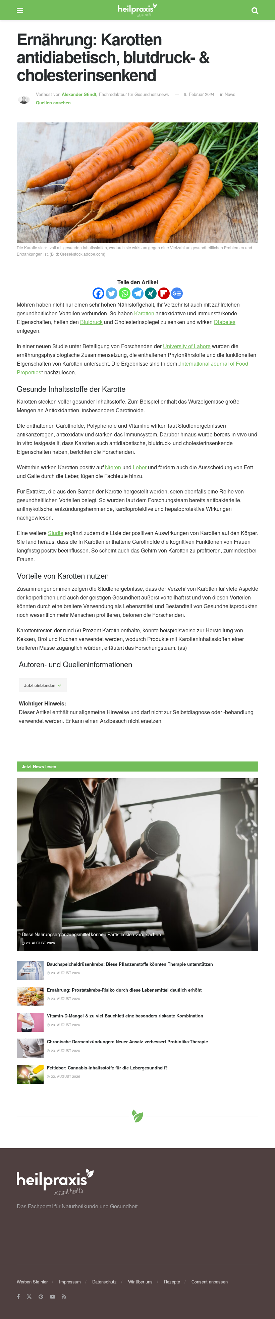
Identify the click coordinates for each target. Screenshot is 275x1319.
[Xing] (151, 293)
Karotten (144, 313)
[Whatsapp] (124, 293)
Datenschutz (104, 1281)
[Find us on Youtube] (52, 1296)
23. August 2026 (40, 943)
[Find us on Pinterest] (41, 1296)
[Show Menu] (20, 10)
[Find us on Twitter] (29, 1296)
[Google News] (177, 293)
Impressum (70, 1281)
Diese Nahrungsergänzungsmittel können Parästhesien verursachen (91, 934)
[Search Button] (255, 10)
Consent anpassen (209, 1281)
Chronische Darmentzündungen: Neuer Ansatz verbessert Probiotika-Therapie (127, 1041)
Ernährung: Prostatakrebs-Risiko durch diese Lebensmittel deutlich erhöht (124, 990)
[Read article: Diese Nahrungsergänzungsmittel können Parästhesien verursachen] (137, 864)
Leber (140, 467)
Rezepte (172, 1281)
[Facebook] (98, 293)
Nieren (113, 467)
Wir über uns (140, 1281)
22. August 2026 (65, 1076)
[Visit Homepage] (137, 10)
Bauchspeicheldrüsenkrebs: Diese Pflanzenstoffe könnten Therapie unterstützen (130, 964)
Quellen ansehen (53, 102)
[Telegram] (138, 293)
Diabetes (224, 322)
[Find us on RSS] (64, 1296)
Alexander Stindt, (80, 94)
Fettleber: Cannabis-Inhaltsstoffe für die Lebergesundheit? (107, 1067)
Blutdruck (91, 322)
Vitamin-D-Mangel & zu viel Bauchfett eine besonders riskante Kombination (125, 1015)
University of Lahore (187, 346)
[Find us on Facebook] (18, 1296)
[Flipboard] (164, 293)
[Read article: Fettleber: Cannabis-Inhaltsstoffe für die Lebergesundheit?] (30, 1074)
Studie (55, 533)
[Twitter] (111, 293)
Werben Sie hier (32, 1281)
